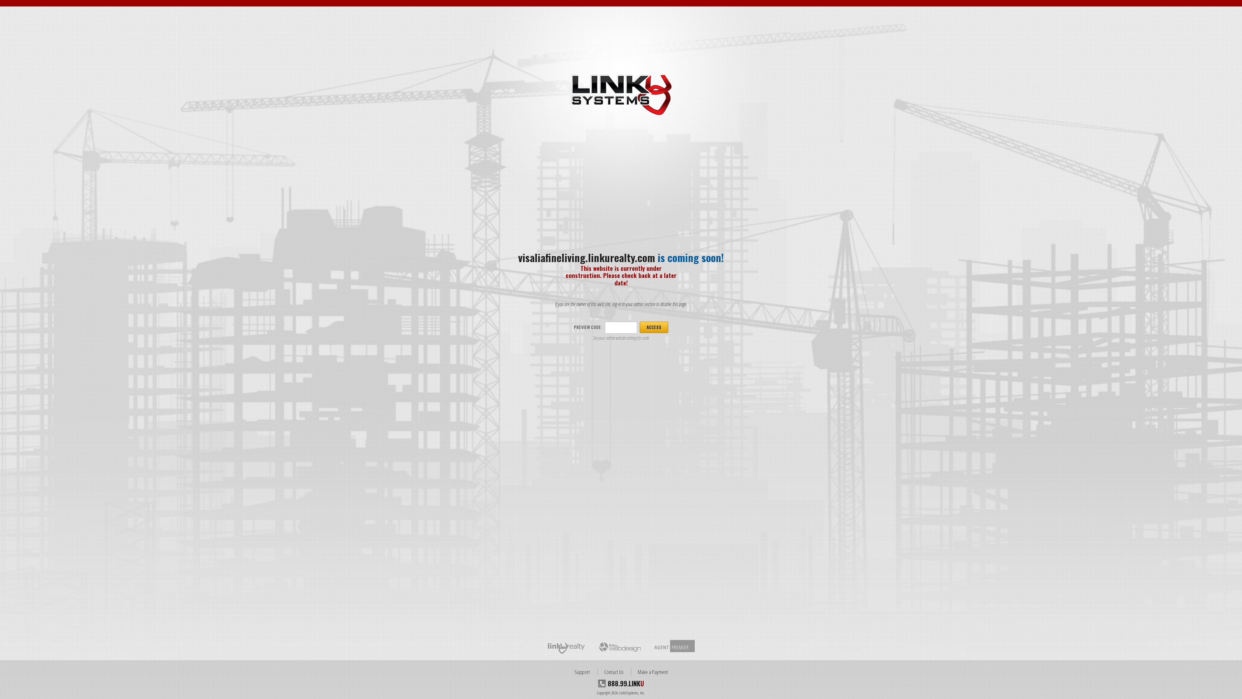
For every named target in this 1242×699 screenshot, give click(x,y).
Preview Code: (588, 327)
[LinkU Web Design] (619, 646)
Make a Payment (653, 672)
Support (582, 672)
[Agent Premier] (674, 646)
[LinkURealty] (566, 646)
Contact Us (614, 672)
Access (654, 327)
